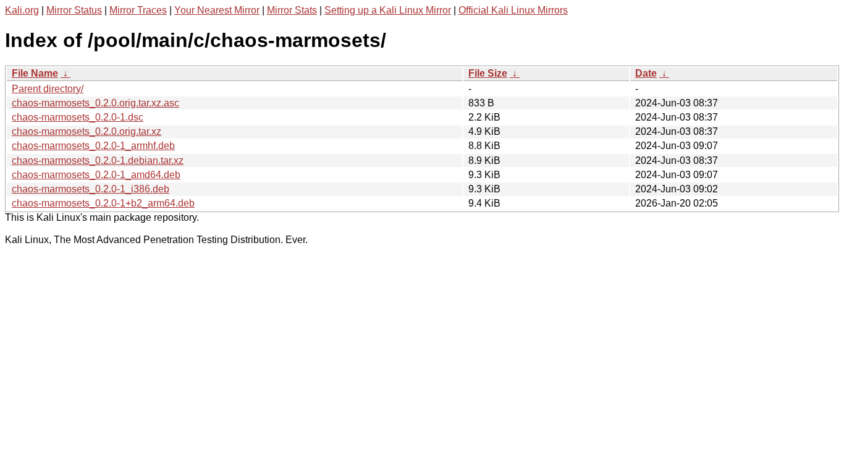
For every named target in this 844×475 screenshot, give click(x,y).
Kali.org (22, 10)
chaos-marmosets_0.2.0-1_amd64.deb (96, 174)
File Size (487, 73)
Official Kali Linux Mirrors (513, 10)
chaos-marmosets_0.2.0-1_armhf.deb (93, 145)
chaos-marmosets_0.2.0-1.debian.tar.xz (98, 160)
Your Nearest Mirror (217, 10)
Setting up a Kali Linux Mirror (387, 10)
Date (646, 73)
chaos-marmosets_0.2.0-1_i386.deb (90, 189)
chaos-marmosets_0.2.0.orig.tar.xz (86, 131)
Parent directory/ (47, 88)
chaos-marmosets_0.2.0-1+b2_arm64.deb (103, 203)
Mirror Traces (138, 10)
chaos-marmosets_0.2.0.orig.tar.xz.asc (95, 103)
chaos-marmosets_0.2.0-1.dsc (77, 117)
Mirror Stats (292, 10)
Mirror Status (74, 10)
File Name (35, 73)
